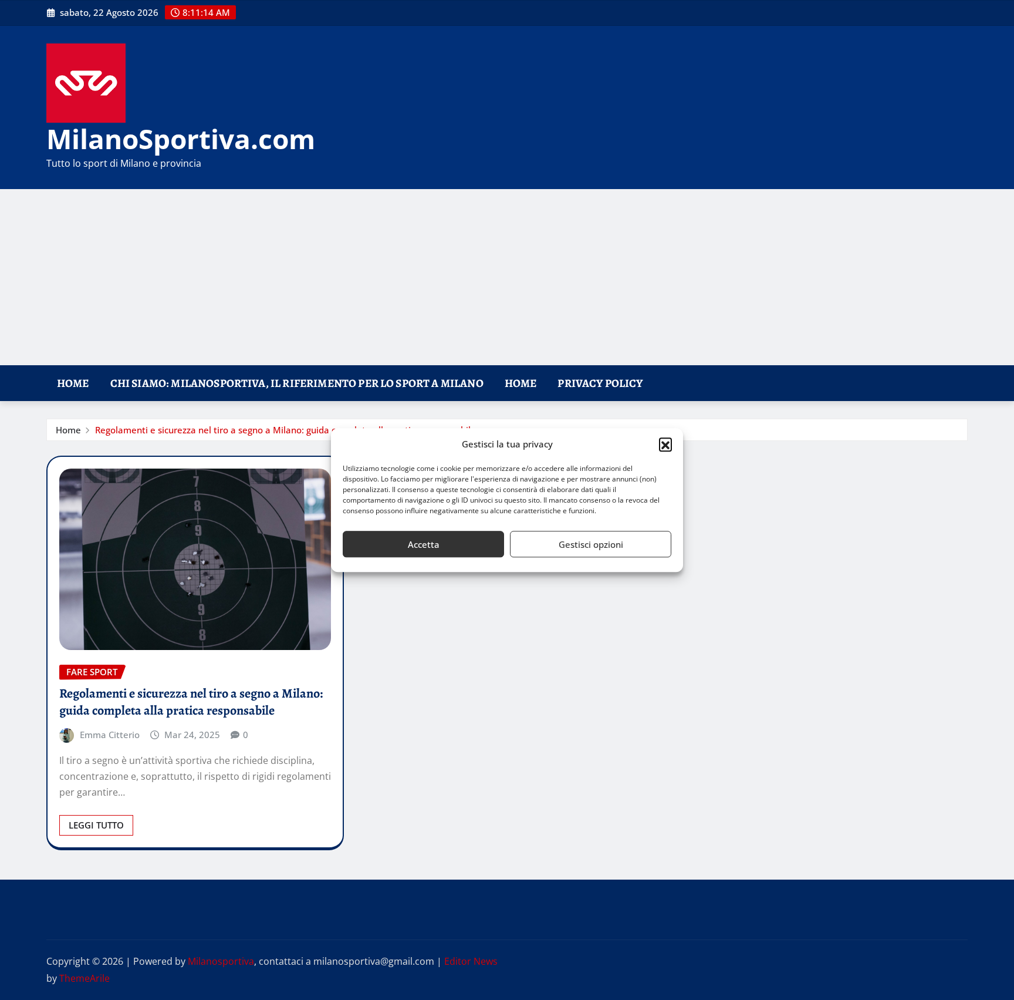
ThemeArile (84, 978)
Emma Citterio (110, 734)
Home (73, 383)
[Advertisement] (507, 278)
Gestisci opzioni (591, 544)
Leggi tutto (96, 825)
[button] (665, 444)
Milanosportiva (221, 961)
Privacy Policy (600, 383)
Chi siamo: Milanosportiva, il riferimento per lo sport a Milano (297, 383)
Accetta (424, 544)
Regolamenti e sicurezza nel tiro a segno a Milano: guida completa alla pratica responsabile (285, 430)
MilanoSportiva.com (180, 138)
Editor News (471, 961)
